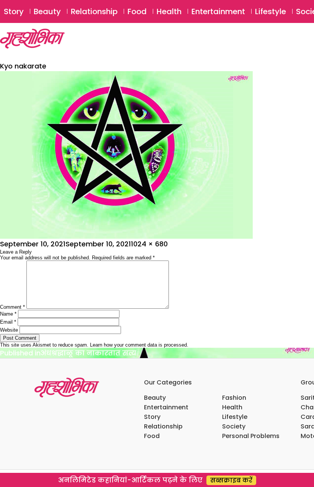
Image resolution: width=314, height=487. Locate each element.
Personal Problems (251, 436)
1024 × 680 (149, 244)
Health (169, 11)
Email (8, 322)
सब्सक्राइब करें (231, 480)
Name (8, 314)
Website (9, 330)
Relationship (94, 11)
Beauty (47, 11)
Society (233, 426)
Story (14, 11)
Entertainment (218, 11)
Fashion (234, 397)
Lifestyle (270, 11)
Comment (12, 307)
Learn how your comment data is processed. (139, 345)
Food (137, 11)
